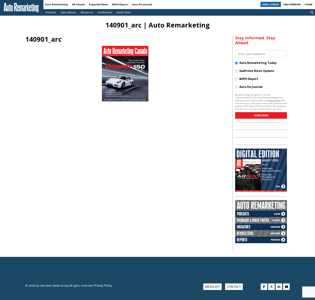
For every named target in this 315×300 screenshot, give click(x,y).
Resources (87, 12)
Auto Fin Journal (142, 4)
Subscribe (261, 115)
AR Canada (78, 4)
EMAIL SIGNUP (270, 4)
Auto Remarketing (56, 4)
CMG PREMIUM (291, 4)
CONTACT (234, 287)
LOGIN (308, 4)
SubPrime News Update (256, 71)
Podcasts (50, 12)
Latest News (123, 12)
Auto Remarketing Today (258, 63)
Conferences (104, 12)
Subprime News (98, 4)
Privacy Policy (274, 100)
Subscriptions (68, 12)
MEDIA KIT (212, 287)
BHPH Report (120, 4)
